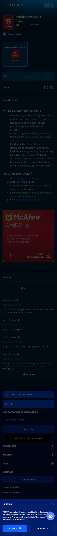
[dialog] (28, 517)
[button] (28, 268)
